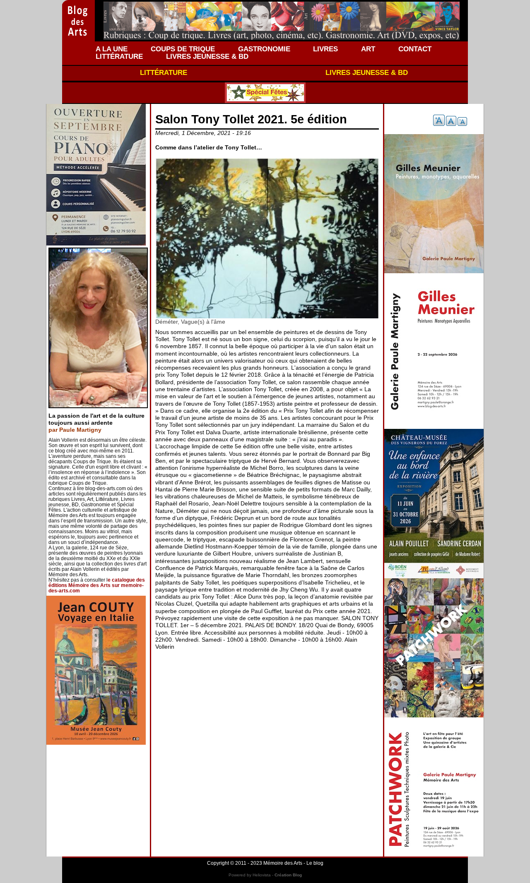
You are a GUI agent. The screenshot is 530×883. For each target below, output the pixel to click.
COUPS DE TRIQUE (183, 49)
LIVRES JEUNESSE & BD (207, 56)
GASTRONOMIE (264, 49)
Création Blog (288, 875)
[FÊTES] (265, 92)
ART (368, 49)
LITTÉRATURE (119, 56)
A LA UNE (112, 49)
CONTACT (414, 49)
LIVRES (325, 49)
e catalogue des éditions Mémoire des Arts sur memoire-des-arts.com (96, 585)
